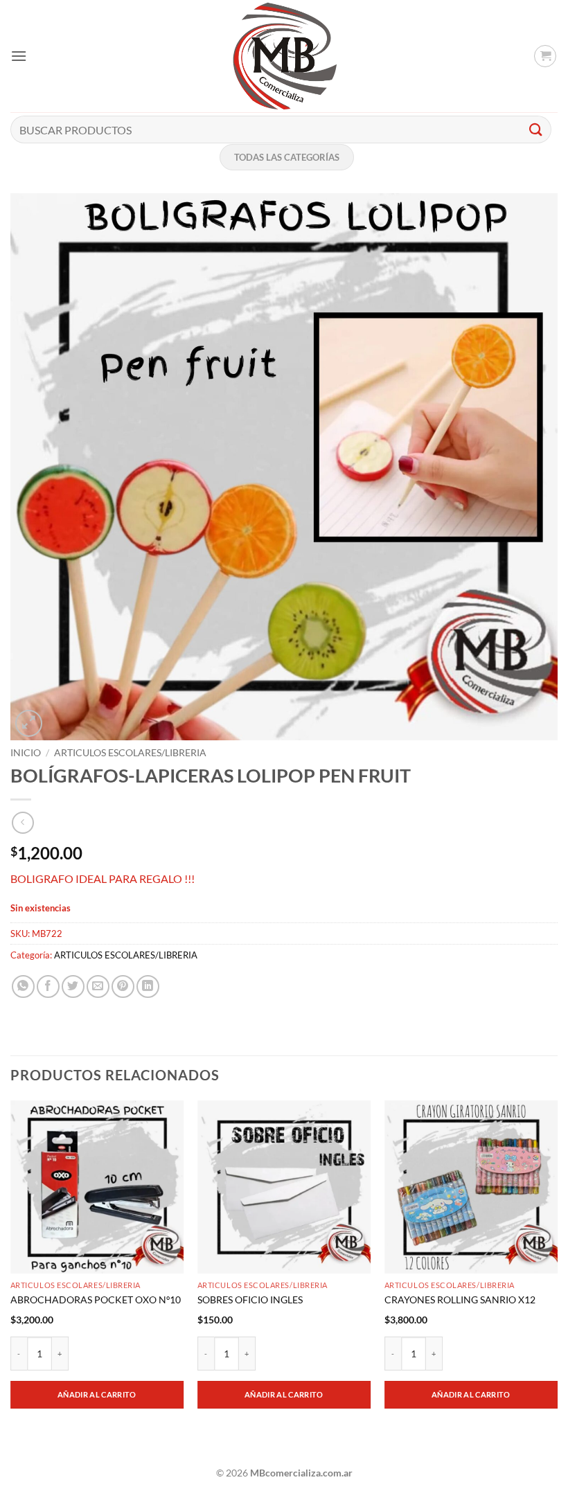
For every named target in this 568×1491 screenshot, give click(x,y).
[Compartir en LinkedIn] (147, 986)
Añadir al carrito (96, 1394)
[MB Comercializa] (284, 56)
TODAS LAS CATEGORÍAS (286, 157)
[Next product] (22, 822)
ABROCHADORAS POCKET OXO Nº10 (95, 1299)
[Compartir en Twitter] (73, 986)
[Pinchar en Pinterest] (123, 986)
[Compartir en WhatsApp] (23, 986)
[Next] (557, 1277)
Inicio (25, 752)
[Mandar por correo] (98, 986)
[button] (18, 56)
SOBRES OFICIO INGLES (250, 1299)
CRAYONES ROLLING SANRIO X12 (459, 1299)
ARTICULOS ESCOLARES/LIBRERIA (130, 752)
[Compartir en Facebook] (48, 986)
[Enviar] (536, 129)
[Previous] (11, 1277)
